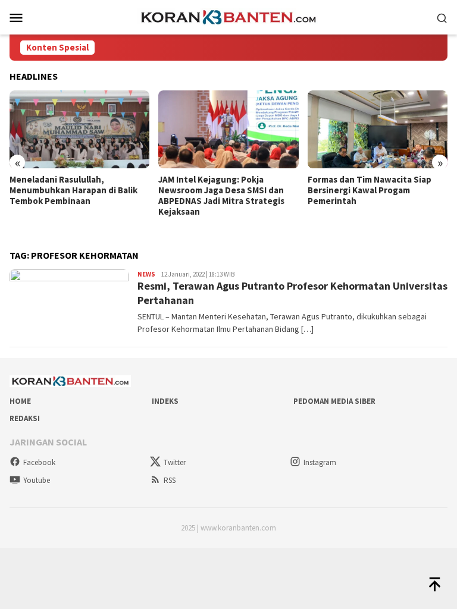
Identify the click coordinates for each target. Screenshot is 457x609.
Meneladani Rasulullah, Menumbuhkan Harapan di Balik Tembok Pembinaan (73, 190)
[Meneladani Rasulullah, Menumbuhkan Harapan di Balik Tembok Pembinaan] (79, 129)
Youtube (36, 480)
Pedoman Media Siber (334, 401)
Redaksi (25, 418)
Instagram (319, 462)
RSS (170, 480)
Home (20, 401)
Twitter (175, 462)
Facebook (39, 462)
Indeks (165, 401)
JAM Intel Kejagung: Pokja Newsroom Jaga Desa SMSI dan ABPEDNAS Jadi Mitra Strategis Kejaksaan (221, 195)
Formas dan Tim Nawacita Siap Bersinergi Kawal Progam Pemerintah (369, 190)
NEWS (146, 274)
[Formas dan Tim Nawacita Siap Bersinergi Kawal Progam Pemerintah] (377, 129)
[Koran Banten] (228, 16)
